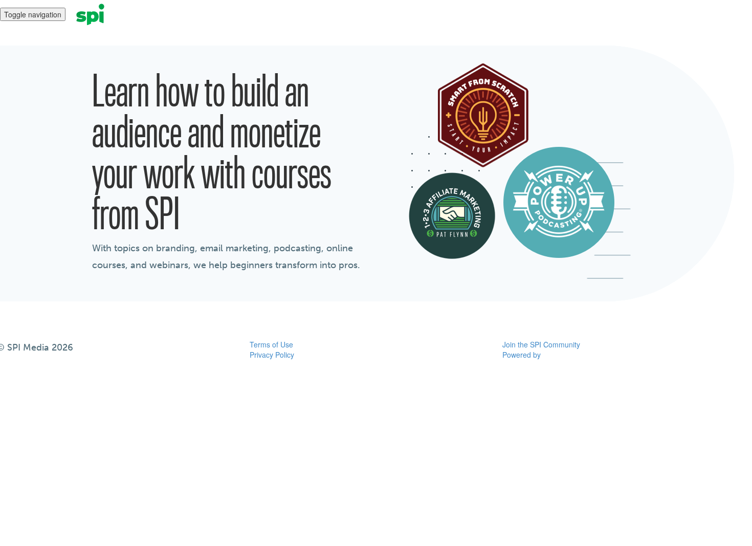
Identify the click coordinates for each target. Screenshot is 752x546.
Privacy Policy (272, 355)
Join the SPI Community (541, 344)
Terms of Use (271, 344)
